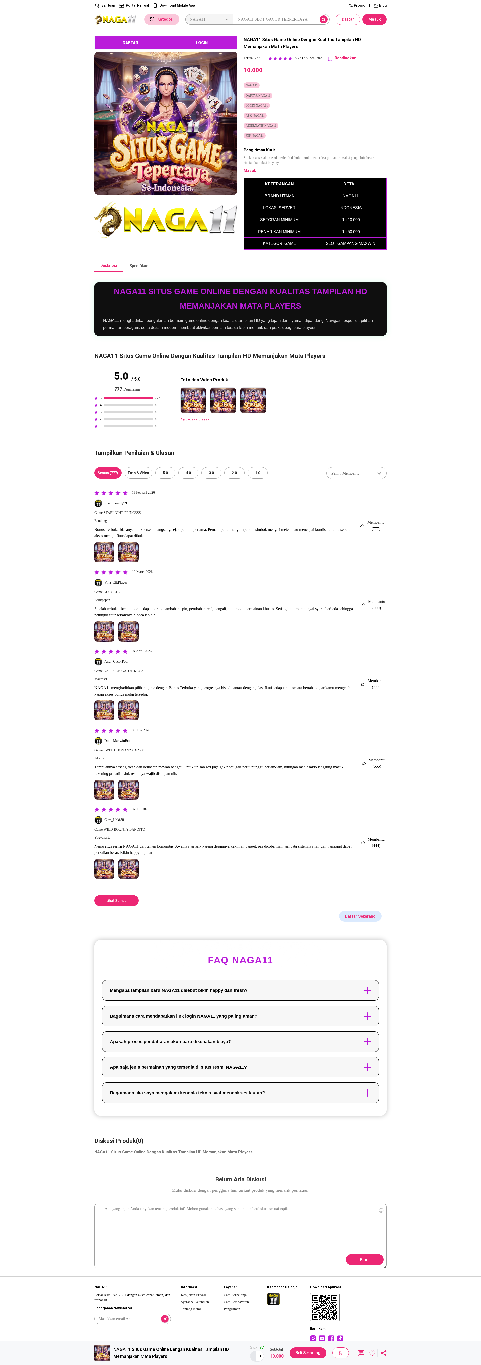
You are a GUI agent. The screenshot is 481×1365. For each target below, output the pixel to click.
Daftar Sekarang (360, 916)
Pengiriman (232, 1309)
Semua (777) (108, 473)
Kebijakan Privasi (193, 1295)
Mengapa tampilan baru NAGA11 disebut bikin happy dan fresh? (179, 990)
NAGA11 (102, 688)
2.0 (234, 473)
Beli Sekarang (308, 1352)
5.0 (165, 473)
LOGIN (202, 42)
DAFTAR (130, 42)
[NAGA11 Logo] (116, 19)
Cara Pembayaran (236, 1302)
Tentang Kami (191, 1309)
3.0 (211, 473)
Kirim (365, 1259)
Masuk (374, 19)
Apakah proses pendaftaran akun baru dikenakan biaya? (170, 1041)
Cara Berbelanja (235, 1295)
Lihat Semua (116, 901)
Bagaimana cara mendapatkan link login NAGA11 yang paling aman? (183, 1016)
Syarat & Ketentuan (195, 1302)
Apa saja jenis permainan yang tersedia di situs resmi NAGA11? (178, 1067)
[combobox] (356, 473)
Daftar (348, 19)
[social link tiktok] (340, 1338)
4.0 (188, 473)
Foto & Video (138, 473)
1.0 (257, 473)
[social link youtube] (322, 1338)
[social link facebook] (331, 1338)
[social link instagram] (313, 1338)
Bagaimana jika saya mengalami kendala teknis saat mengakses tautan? (187, 1092)
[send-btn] (165, 1319)
